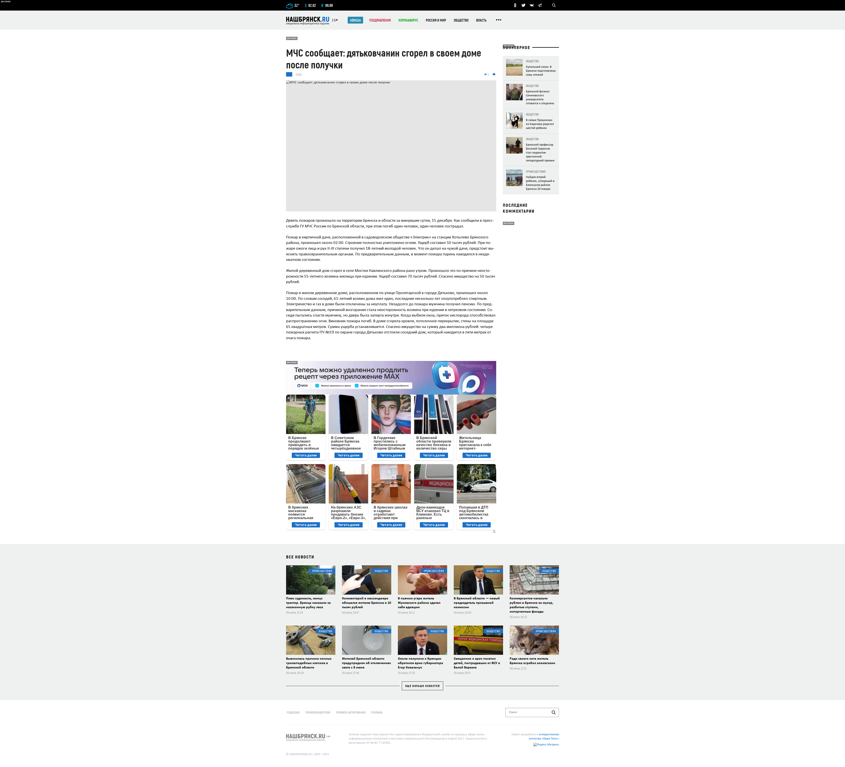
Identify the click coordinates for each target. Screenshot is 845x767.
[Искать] (553, 712)
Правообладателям (317, 712)
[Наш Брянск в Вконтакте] (532, 5)
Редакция (293, 712)
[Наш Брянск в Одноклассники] (515, 5)
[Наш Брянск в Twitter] (523, 5)
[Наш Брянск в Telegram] (540, 5)
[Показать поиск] (554, 5)
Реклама (376, 712)
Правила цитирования (351, 712)
